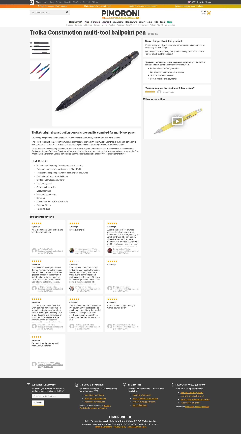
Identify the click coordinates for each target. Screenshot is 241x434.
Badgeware (131, 22)
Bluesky (67, 2)
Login (208, 2)
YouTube (77, 2)
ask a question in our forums (145, 398)
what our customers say (95, 398)
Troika (154, 33)
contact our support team (144, 402)
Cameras (78, 25)
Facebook (92, 408)
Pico (86, 22)
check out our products (95, 402)
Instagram (102, 408)
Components (143, 25)
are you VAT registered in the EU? (194, 399)
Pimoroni (95, 22)
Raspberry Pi (75, 22)
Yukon (152, 25)
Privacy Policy (120, 427)
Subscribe (38, 402)
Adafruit (106, 22)
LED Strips (88, 25)
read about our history (94, 395)
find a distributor (140, 405)
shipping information (142, 395)
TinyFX (160, 25)
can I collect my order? (190, 403)
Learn (45, 2)
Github (95, 2)
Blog (52, 2)
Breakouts (118, 22)
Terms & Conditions (103, 427)
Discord (86, 2)
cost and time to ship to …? (192, 396)
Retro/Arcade (131, 25)
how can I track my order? (191, 392)
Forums (59, 2)
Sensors (97, 25)
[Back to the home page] (120, 14)
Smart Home (145, 22)
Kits (156, 22)
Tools (162, 22)
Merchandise (170, 25)
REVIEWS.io (48, 253)
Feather (112, 25)
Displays (69, 25)
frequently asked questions (197, 406)
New (169, 22)
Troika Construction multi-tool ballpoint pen (50, 251)
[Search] (67, 12)
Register (200, 2)
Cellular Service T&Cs (137, 427)
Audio (104, 25)
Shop (38, 2)
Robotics (120, 25)
